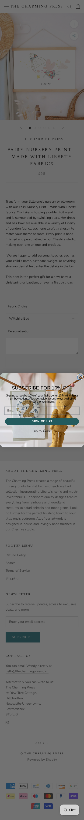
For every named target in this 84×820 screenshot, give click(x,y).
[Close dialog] (79, 377)
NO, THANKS (42, 431)
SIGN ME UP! (42, 421)
